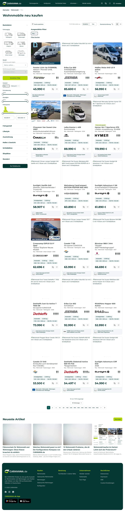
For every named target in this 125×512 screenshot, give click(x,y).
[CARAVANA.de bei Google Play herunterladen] (11, 501)
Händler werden (84, 474)
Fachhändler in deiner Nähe (67, 474)
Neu (22, 10)
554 (93, 407)
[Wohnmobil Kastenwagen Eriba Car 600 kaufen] (76, 53)
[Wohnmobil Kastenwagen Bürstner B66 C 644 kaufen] (107, 229)
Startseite (6, 10)
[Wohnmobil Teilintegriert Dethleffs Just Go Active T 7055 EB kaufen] (45, 290)
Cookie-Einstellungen (107, 483)
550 (86, 407)
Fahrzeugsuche (33, 3)
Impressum (104, 477)
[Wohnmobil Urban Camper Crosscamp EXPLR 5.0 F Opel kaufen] (45, 229)
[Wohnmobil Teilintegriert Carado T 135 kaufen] (76, 229)
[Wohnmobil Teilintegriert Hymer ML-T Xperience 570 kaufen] (107, 112)
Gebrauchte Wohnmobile (45, 477)
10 (59, 407)
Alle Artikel (118, 419)
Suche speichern (38, 24)
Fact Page (82, 480)
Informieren (73, 3)
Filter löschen (35, 37)
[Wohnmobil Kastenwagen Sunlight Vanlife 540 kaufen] (45, 171)
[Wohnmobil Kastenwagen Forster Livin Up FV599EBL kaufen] (45, 53)
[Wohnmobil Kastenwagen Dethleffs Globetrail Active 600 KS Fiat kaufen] (76, 348)
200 (71, 407)
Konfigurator (41, 486)
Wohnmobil (15, 10)
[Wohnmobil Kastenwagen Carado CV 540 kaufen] (45, 348)
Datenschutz (105, 474)
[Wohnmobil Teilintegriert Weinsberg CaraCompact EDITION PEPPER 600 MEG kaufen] (76, 171)
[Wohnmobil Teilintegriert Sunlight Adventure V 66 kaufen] (107, 171)
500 (78, 407)
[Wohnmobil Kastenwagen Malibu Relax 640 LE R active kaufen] (107, 53)
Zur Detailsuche (15, 166)
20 (63, 407)
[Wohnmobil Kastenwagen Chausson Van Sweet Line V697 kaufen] (45, 112)
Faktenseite (83, 477)
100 (67, 407)
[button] (15, 25)
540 (82, 407)
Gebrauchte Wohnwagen (45, 482)
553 (90, 407)
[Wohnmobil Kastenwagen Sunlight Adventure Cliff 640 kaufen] (107, 348)
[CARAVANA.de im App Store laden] (25, 501)
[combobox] (4, 65)
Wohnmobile (41, 474)
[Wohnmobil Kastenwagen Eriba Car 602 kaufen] (76, 290)
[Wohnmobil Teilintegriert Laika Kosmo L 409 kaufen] (76, 112)
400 (75, 407)
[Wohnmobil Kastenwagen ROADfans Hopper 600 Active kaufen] (107, 290)
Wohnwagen (41, 480)
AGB (102, 480)
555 (97, 407)
